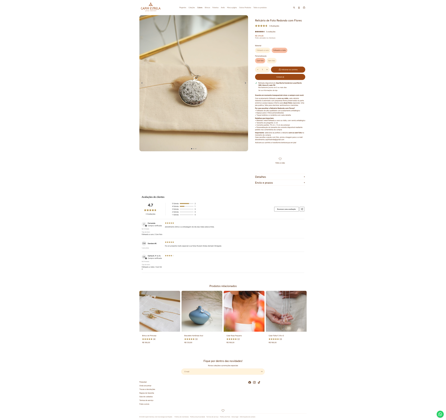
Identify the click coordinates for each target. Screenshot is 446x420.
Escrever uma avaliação (286, 209)
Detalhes (260, 176)
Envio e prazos (264, 182)
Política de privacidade (197, 417)
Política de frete (225, 417)
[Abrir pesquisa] (294, 7)
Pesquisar (143, 382)
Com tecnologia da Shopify (163, 417)
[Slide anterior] (141, 83)
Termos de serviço (146, 400)
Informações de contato (247, 417)
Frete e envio (144, 404)
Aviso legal (234, 417)
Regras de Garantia (146, 393)
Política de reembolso (182, 417)
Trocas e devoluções (147, 389)
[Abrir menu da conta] (299, 7)
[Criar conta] (262, 371)
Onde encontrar (145, 386)
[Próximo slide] (246, 83)
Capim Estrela (149, 417)
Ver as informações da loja (267, 90)
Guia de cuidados (146, 397)
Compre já (280, 77)
